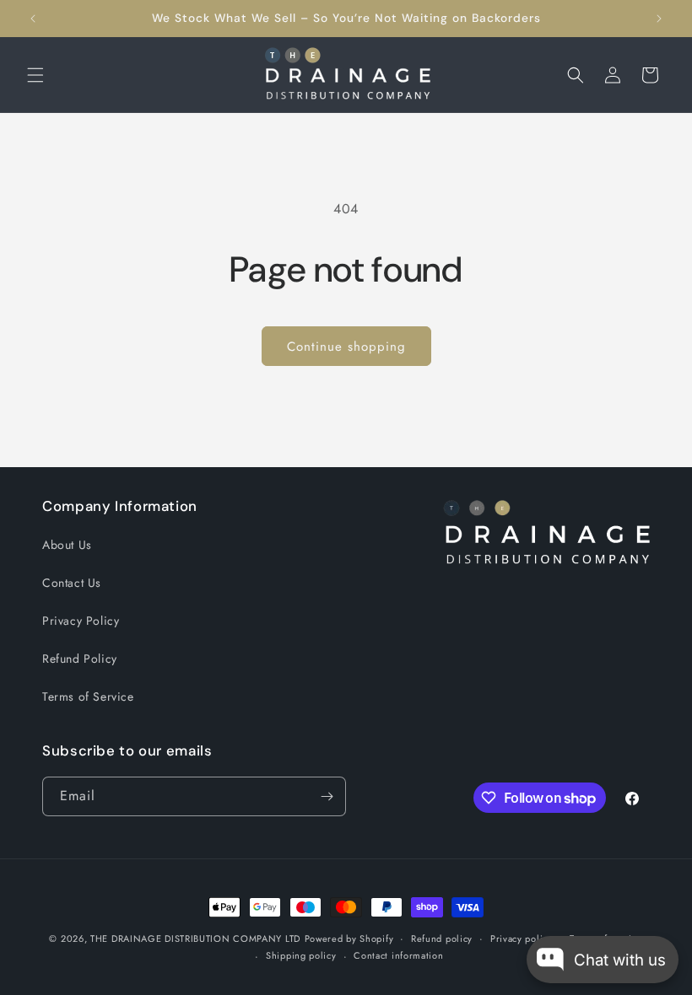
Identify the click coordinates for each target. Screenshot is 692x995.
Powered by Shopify (349, 938)
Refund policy (442, 938)
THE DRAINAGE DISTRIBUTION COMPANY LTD (195, 938)
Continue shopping (346, 346)
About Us (67, 544)
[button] (35, 75)
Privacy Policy (80, 620)
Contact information (398, 955)
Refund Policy (79, 658)
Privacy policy (521, 938)
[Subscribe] (326, 796)
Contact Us (71, 582)
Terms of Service (88, 696)
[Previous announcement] (32, 18)
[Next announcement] (659, 18)
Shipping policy (301, 955)
